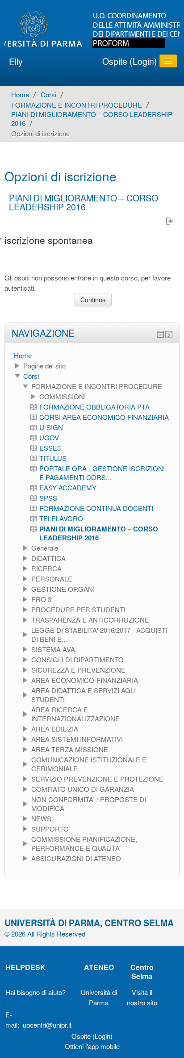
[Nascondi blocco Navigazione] (160, 334)
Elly (16, 61)
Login (143, 61)
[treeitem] (92, 355)
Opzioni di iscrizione (40, 133)
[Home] (92, 29)
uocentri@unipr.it (47, 1024)
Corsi (31, 376)
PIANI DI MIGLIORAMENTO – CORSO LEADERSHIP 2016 (83, 202)
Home (23, 355)
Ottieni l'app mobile (92, 1046)
